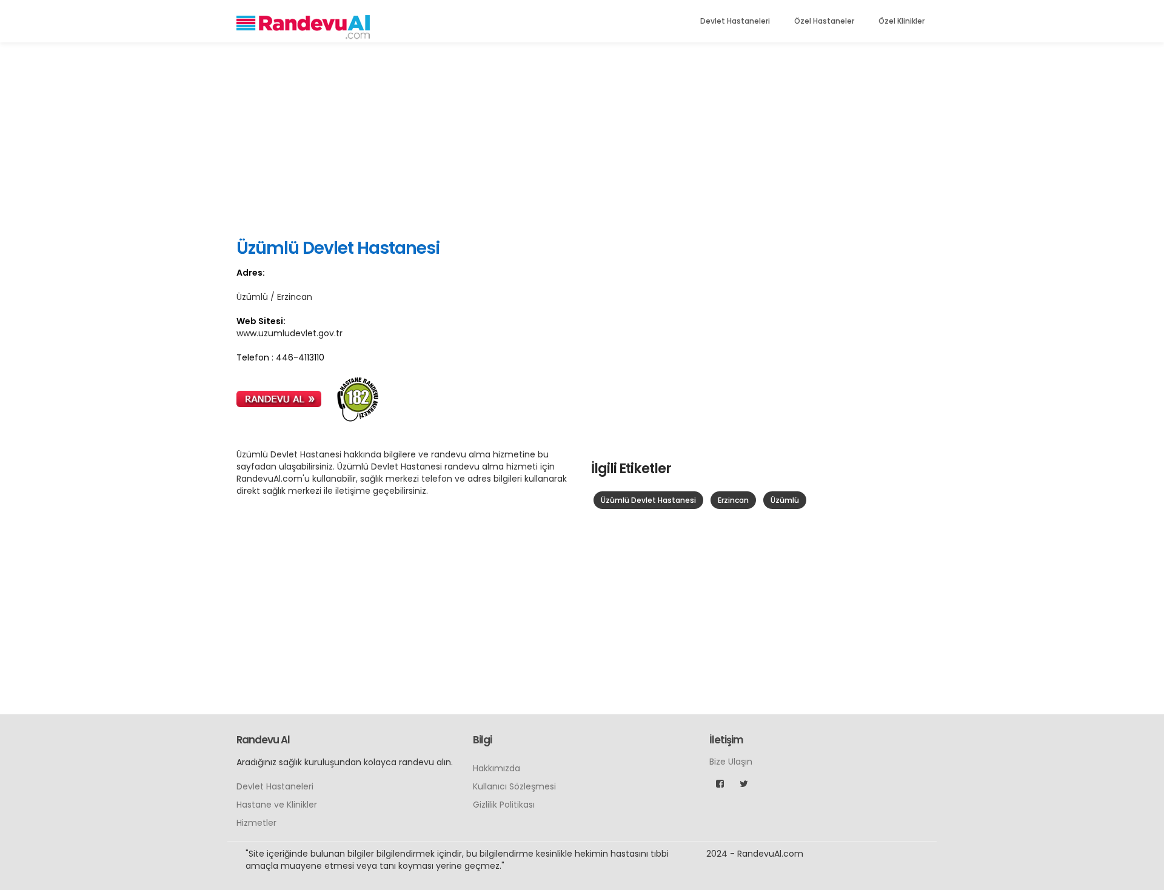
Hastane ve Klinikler (276, 805)
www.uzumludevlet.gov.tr (289, 333)
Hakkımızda (496, 768)
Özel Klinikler (901, 21)
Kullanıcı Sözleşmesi (514, 786)
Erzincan (733, 500)
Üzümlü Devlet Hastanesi (648, 500)
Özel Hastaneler (824, 21)
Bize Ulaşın (730, 762)
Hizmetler (256, 823)
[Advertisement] (582, 139)
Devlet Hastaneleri (735, 21)
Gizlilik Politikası (504, 805)
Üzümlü (785, 500)
